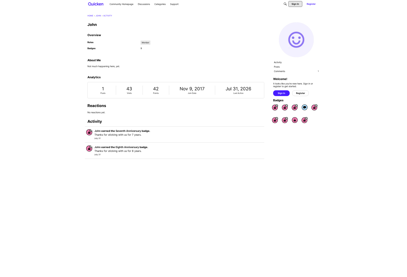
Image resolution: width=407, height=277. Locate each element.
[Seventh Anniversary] (275, 107)
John (97, 130)
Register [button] (300, 93)
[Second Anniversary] (305, 120)
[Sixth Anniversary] (295, 107)
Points (156, 93)
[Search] (285, 4)
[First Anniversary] (295, 120)
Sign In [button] (281, 93)
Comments (296, 71)
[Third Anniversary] (285, 120)
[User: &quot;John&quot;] (89, 132)
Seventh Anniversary (128, 130)
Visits (129, 93)
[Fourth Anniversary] (275, 120)
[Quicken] (95, 4)
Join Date (192, 93)
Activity (278, 62)
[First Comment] (305, 107)
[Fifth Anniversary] (314, 107)
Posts (102, 93)
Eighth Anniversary (127, 147)
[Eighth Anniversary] (285, 107)
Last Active (238, 93)
